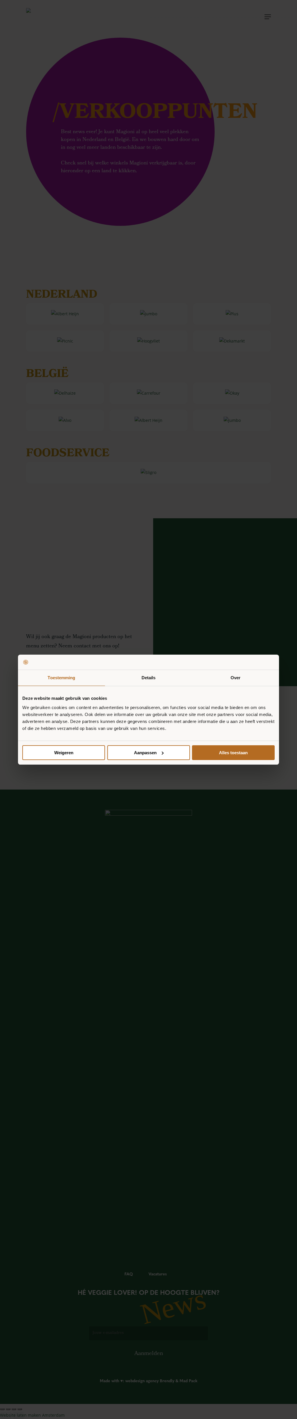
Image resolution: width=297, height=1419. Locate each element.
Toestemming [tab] (61, 677)
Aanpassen (145, 752)
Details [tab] (149, 677)
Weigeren (63, 752)
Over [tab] (235, 677)
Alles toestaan (233, 752)
